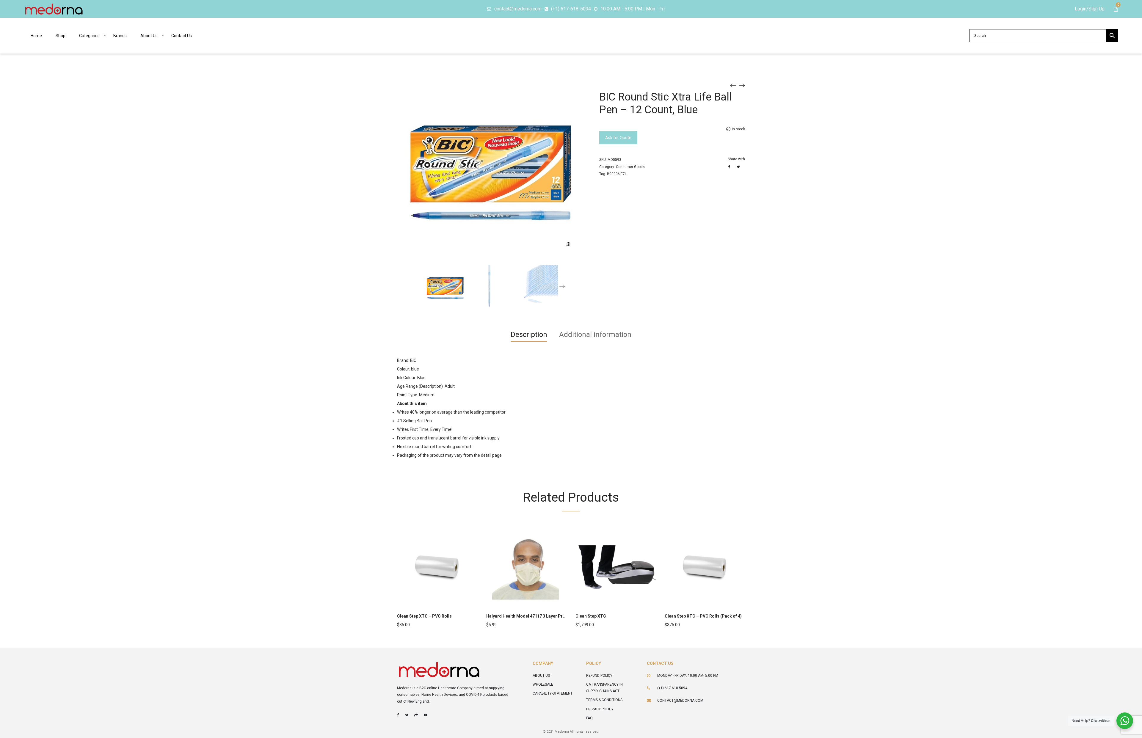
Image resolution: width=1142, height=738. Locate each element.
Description (529, 334)
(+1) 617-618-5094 (672, 688)
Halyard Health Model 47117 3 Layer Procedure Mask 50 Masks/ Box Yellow (560, 616)
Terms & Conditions (604, 700)
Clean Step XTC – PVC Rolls (424, 616)
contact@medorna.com (680, 700)
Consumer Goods (630, 167)
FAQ (589, 718)
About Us (541, 675)
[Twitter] (406, 715)
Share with (736, 159)
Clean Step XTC (590, 616)
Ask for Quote (618, 137)
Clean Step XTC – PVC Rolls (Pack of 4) (703, 616)
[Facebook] (398, 715)
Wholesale (543, 684)
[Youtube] (425, 715)
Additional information (595, 334)
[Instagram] (416, 715)
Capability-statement (552, 693)
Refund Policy (599, 675)
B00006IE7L (617, 174)
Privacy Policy (600, 709)
